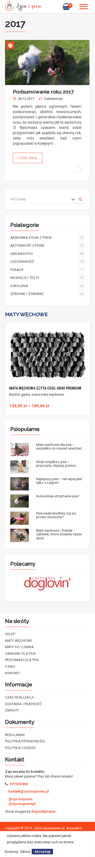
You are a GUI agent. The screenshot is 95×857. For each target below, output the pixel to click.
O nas (10, 666)
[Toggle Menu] (83, 6)
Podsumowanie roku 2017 (43, 92)
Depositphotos (43, 811)
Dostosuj (11, 852)
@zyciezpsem (20, 799)
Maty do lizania (19, 647)
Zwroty (12, 710)
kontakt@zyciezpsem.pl (28, 791)
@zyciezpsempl (22, 804)
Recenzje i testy (47, 278)
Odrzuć (25, 852)
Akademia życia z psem (47, 238)
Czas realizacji (19, 697)
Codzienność (53, 99)
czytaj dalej (27, 157)
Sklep (10, 634)
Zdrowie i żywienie (47, 294)
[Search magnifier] (80, 199)
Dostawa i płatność (23, 704)
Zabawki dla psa (20, 653)
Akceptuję (42, 852)
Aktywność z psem (47, 245)
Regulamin (15, 735)
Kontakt (12, 673)
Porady (47, 270)
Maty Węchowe (18, 641)
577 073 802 (19, 784)
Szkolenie (47, 286)
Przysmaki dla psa (22, 660)
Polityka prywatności (25, 741)
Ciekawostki (47, 254)
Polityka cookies (20, 748)
